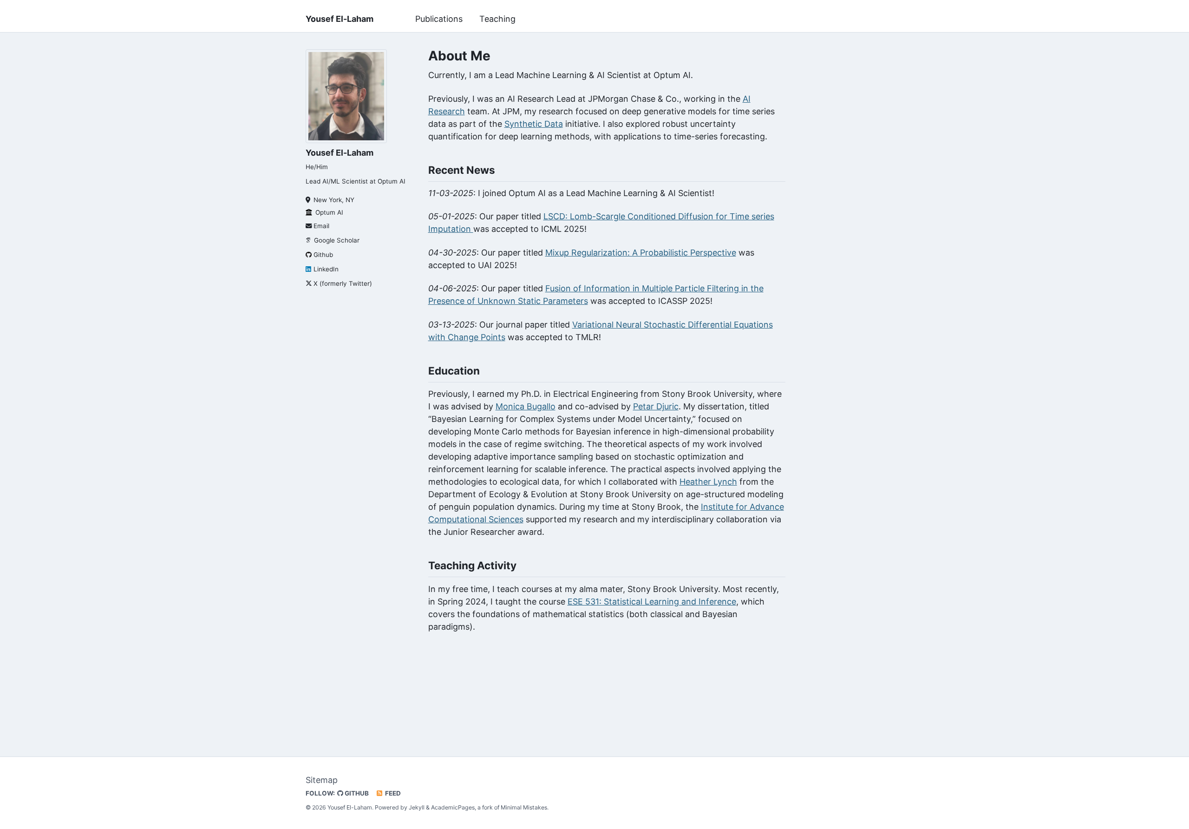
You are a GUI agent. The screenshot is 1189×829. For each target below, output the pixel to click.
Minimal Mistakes (524, 807)
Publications (439, 19)
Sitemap (322, 780)
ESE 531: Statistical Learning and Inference (652, 601)
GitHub (356, 793)
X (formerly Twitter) (343, 283)
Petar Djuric (656, 406)
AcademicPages (453, 807)
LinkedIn (326, 269)
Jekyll (417, 807)
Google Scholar (336, 240)
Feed (392, 793)
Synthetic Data (533, 124)
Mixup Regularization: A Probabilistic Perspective (640, 252)
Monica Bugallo (525, 406)
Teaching (497, 19)
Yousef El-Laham (339, 19)
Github (323, 254)
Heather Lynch (708, 482)
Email (321, 226)
